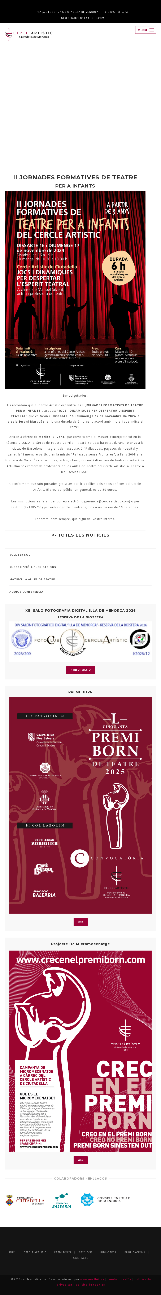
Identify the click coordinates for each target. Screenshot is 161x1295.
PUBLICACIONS (135, 1252)
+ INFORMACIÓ (80, 669)
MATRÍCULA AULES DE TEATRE (32, 579)
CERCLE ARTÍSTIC (35, 1252)
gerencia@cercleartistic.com (82, 17)
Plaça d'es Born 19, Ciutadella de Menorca (67, 11)
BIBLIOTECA (108, 1252)
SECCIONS (85, 1252)
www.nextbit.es (92, 1279)
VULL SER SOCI (20, 554)
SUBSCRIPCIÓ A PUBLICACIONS (32, 567)
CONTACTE (80, 1258)
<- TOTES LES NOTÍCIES (80, 535)
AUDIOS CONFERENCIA (26, 592)
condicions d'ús (120, 1279)
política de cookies (90, 1284)
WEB (80, 921)
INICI (12, 1252)
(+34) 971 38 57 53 (116, 11)
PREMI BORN (62, 1252)
